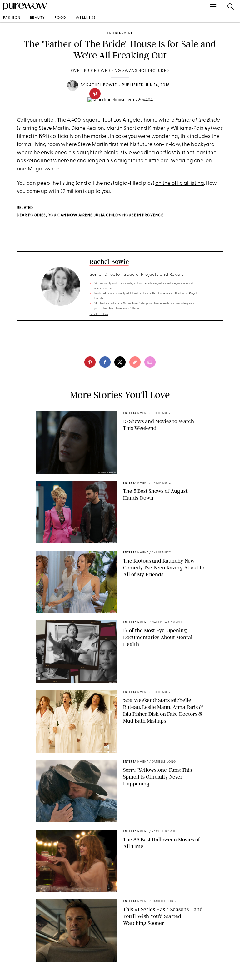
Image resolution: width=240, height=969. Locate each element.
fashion (12, 18)
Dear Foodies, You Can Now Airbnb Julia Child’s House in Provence (90, 215)
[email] (150, 362)
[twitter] (120, 362)
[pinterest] (95, 93)
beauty (37, 18)
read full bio (99, 314)
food (60, 18)
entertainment (120, 33)
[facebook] (105, 362)
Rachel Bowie (101, 85)
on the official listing (179, 183)
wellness (86, 18)
